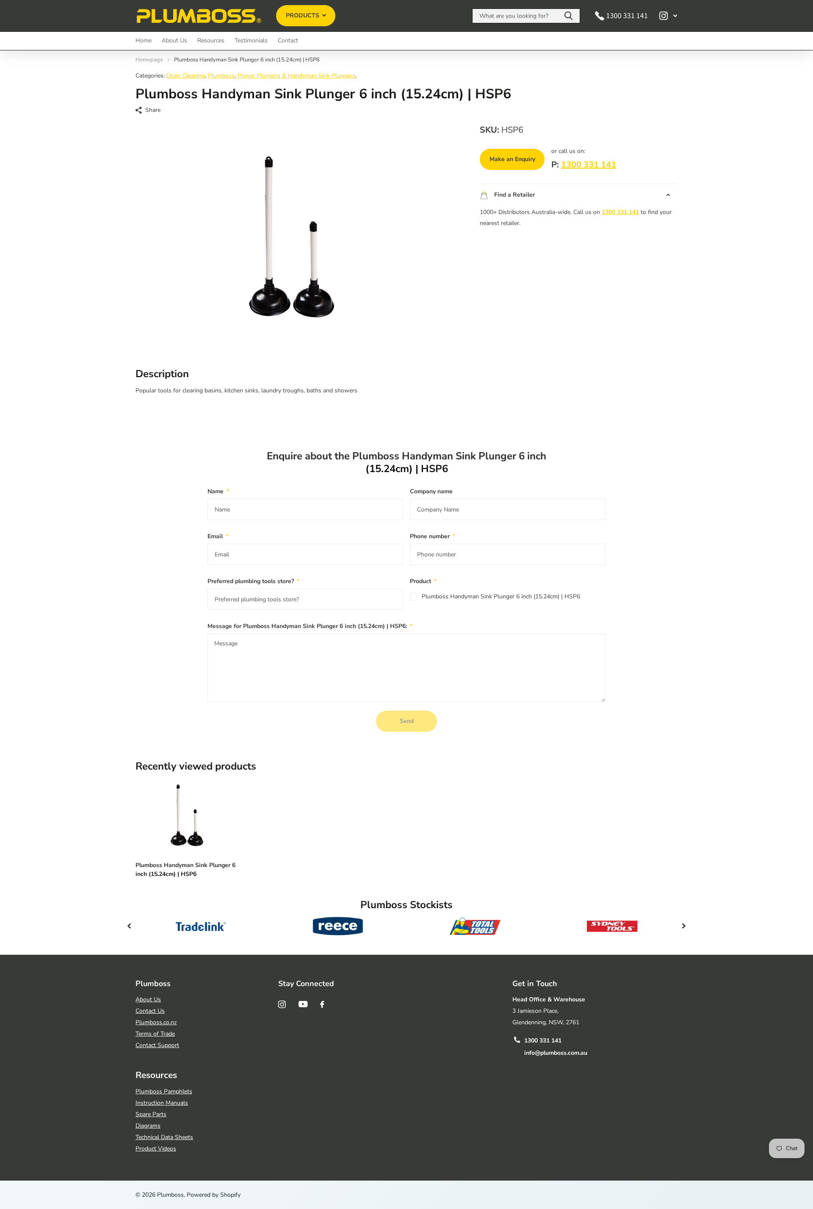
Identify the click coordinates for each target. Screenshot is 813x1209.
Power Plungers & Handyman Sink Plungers (296, 76)
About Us (174, 40)
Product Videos (156, 1149)
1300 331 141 (588, 164)
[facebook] (322, 1004)
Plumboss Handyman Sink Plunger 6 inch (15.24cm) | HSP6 (501, 596)
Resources (210, 40)
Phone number (432, 536)
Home (144, 40)
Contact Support (157, 1045)
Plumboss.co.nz (156, 1022)
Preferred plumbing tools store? (253, 581)
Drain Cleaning (185, 76)
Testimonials (251, 40)
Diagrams (148, 1126)
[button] (129, 926)
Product (423, 581)
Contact (288, 40)
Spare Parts (151, 1114)
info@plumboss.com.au (555, 1053)
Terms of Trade (155, 1034)
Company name (431, 491)
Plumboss (221, 76)
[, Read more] (668, 15)
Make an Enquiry (512, 159)
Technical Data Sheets (164, 1137)
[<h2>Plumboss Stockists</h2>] (201, 926)
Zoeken (568, 15)
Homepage (149, 60)
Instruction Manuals (162, 1103)
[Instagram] (282, 1004)
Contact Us (150, 1011)
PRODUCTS (303, 15)
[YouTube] (303, 1004)
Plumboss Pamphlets (164, 1091)
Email (217, 536)
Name (218, 491)
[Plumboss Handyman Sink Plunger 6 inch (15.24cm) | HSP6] (187, 816)
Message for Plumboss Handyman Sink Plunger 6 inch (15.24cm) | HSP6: (309, 626)
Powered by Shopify (214, 1195)
